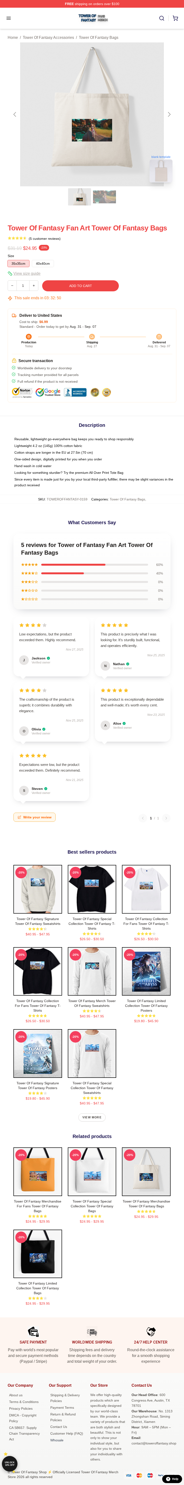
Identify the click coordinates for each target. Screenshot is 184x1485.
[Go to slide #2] (104, 196)
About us (16, 1395)
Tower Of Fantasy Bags (98, 37)
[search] (162, 18)
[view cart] (175, 18)
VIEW (38, 909)
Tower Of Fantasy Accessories (48, 37)
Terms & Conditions (24, 1402)
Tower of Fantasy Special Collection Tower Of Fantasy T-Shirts (92, 923)
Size (11, 256)
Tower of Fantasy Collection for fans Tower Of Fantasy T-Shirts (146, 923)
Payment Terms (62, 1407)
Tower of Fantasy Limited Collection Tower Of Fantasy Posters (146, 1005)
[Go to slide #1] (79, 196)
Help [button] (175, 1479)
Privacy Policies (21, 1408)
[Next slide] (169, 114)
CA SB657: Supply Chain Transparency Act (24, 1433)
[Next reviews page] (166, 818)
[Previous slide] (15, 114)
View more (92, 1117)
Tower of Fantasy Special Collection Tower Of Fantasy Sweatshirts (92, 1088)
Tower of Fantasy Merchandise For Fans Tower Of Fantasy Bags (37, 1206)
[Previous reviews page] (142, 818)
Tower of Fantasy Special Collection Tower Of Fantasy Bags (92, 1206)
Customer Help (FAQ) (66, 1433)
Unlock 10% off (10, 1463)
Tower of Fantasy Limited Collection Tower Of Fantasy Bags (37, 1288)
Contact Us (58, 1427)
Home (13, 37)
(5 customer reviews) (45, 239)
